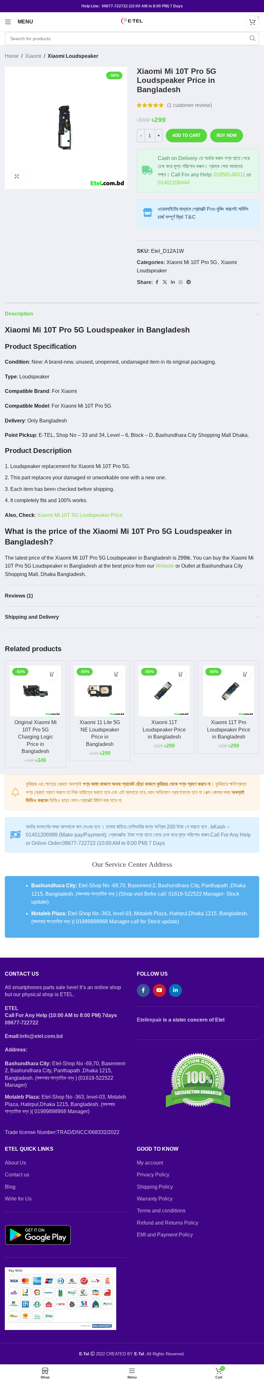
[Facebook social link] (157, 282)
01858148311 (229, 174)
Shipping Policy (155, 1187)
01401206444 (174, 182)
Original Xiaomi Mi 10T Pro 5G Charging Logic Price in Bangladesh (35, 737)
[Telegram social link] (188, 282)
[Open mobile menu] (8, 21)
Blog (10, 1187)
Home (12, 56)
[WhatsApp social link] (180, 282)
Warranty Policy (155, 1198)
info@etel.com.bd (41, 1036)
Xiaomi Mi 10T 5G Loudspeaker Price (80, 515)
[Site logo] (131, 21)
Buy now (227, 135)
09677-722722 (21, 1022)
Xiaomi (33, 56)
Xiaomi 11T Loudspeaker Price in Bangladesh (164, 730)
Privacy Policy (153, 1174)
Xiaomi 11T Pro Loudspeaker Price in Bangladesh (228, 730)
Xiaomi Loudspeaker (73, 56)
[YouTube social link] (159, 990)
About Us (15, 1162)
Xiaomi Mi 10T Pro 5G (191, 262)
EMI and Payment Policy (165, 1234)
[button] (52, 674)
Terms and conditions (161, 1210)
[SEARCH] (252, 38)
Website (165, 566)
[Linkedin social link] (173, 282)
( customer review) (189, 105)
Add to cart (186, 135)
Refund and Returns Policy (167, 1223)
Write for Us (18, 1198)
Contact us (17, 1174)
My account (150, 1162)
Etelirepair (149, 1020)
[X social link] (165, 282)
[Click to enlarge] (17, 177)
